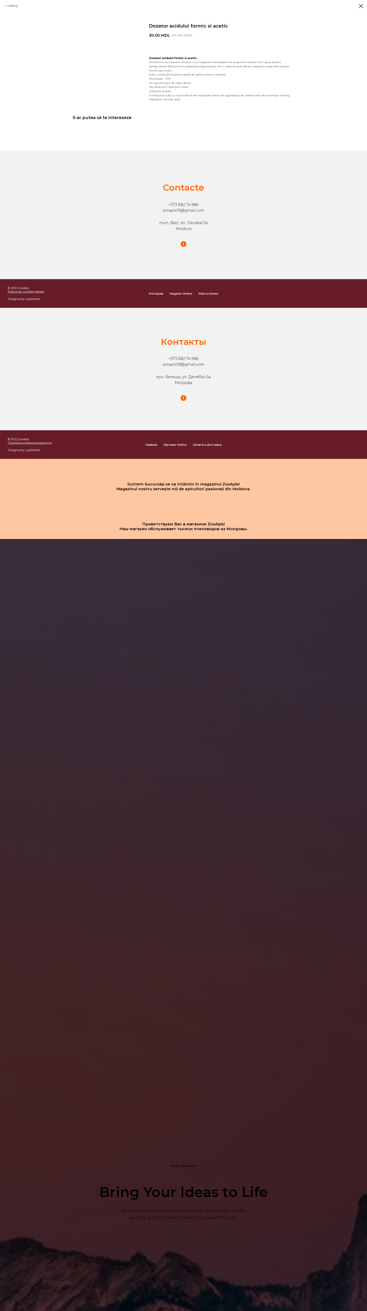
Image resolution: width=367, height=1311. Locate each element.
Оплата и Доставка (207, 444)
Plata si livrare (208, 293)
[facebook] (183, 244)
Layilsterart (32, 299)
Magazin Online (181, 293)
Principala (156, 293)
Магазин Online (175, 444)
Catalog (12, 5)
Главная (151, 444)
